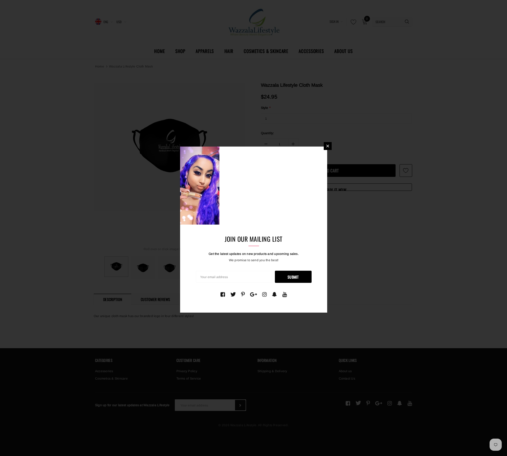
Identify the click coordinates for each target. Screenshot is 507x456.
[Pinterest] (243, 294)
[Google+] (253, 294)
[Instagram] (264, 294)
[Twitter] (233, 294)
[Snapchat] (274, 294)
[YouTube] (284, 294)
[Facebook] (222, 294)
